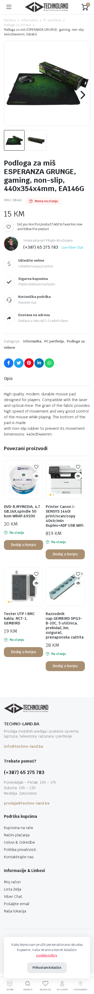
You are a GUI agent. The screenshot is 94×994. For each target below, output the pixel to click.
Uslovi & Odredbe (19, 842)
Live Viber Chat (72, 248)
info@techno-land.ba (23, 746)
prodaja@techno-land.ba (26, 803)
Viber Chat (13, 896)
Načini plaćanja (17, 835)
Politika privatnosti (20, 849)
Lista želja (12, 889)
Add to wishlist (8, 226)
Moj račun (12, 882)
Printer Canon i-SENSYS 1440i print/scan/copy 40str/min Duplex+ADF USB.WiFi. (65, 516)
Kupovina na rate (18, 827)
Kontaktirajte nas (19, 857)
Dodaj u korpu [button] (23, 544)
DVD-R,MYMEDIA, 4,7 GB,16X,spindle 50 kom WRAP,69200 (22, 511)
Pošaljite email (16, 903)
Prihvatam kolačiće (47, 968)
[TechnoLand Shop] (46, 7)
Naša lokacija (15, 911)
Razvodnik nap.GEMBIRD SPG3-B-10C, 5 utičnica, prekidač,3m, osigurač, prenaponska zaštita (65, 625)
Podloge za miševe (17, 25)
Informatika (29, 20)
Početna (10, 20)
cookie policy (46, 955)
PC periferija (52, 20)
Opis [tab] (8, 378)
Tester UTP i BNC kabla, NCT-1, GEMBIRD (19, 618)
